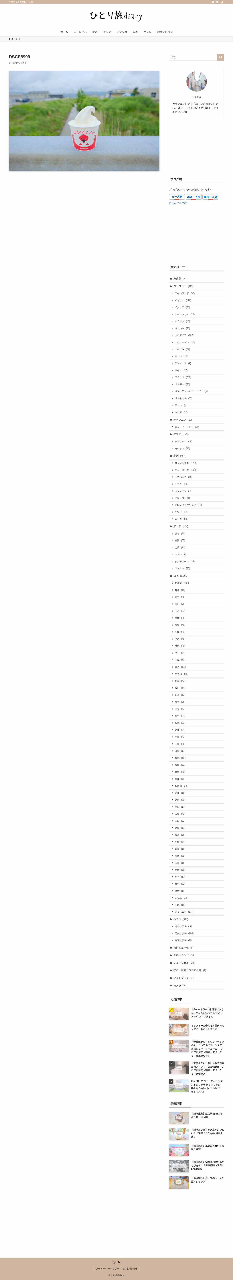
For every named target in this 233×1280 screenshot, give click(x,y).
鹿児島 (181, 897)
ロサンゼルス (185, 463)
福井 (179, 702)
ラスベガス (183, 477)
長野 (180, 716)
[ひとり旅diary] (116, 16)
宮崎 (180, 890)
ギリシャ (182, 328)
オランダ (182, 321)
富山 (180, 688)
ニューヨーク (185, 470)
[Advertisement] (196, 146)
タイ (180, 533)
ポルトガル (183, 398)
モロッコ (182, 448)
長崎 (180, 869)
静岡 (180, 730)
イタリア (182, 307)
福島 (180, 625)
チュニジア (183, 441)
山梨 (180, 708)
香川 (179, 834)
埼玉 (180, 653)
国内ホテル (184, 933)
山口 (180, 820)
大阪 (180, 772)
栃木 (180, 639)
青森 (180, 590)
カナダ (181, 519)
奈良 (180, 764)
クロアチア (184, 335)
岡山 (180, 806)
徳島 (180, 828)
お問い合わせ (130, 1268)
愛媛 (180, 841)
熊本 (180, 876)
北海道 (182, 583)
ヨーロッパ (183, 286)
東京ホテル (183, 940)
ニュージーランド (187, 427)
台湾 (180, 547)
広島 (180, 814)
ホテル (180, 919)
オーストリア (185, 314)
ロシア (181, 412)
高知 (180, 848)
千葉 (180, 660)
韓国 (180, 540)
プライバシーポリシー (107, 1268)
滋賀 (180, 750)
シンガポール (185, 561)
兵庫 (180, 778)
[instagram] (212, 2)
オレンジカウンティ (188, 505)
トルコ (180, 554)
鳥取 (180, 792)
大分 (180, 883)
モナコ (180, 405)
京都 (180, 758)
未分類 (179, 278)
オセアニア (182, 419)
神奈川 (181, 674)
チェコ (181, 356)
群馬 (180, 646)
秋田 (179, 604)
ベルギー (182, 384)
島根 (180, 800)
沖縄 (180, 904)
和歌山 (181, 786)
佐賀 (179, 862)
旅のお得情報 (183, 947)
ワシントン (183, 491)
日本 (180, 575)
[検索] (222, 2)
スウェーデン (185, 342)
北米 (179, 455)
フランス (183, 377)
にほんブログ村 (178, 202)
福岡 (180, 855)
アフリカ (181, 434)
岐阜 (180, 722)
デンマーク (183, 363)
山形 (180, 611)
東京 (180, 667)
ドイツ (181, 370)
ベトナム (182, 568)
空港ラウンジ (183, 955)
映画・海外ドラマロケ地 (189, 970)
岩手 (179, 597)
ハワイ (181, 512)
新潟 (180, 681)
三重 (180, 744)
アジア (180, 526)
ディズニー (184, 911)
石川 (180, 695)
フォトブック (183, 977)
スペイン (182, 349)
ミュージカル (183, 962)
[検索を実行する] (220, 57)
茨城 (180, 632)
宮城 (179, 618)
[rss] (217, 2)
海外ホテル (183, 926)
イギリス (183, 300)
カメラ (179, 985)
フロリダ (182, 498)
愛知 (180, 736)
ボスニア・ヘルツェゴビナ (191, 391)
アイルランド (185, 293)
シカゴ (181, 484)
